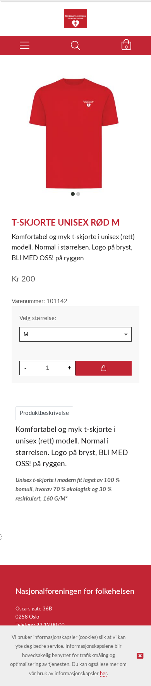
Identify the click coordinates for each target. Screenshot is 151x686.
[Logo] (75, 14)
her (103, 673)
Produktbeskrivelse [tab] (44, 413)
